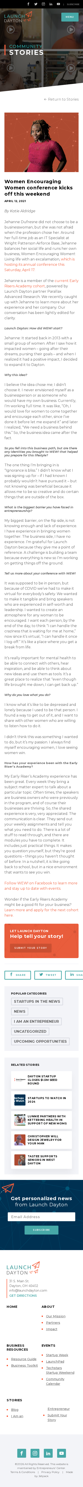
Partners (53, 1323)
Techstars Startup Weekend (60, 1370)
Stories (14, 1400)
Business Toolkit (24, 1366)
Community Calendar (55, 1381)
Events (49, 1346)
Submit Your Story (30, 948)
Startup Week (57, 1355)
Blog (14, 1410)
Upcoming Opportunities (40, 1041)
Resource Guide (24, 1359)
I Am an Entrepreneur (36, 1021)
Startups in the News (37, 1001)
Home (12, 1307)
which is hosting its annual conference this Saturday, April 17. (39, 264)
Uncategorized (30, 1031)
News (19, 1011)
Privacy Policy (50, 1472)
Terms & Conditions (22, 1472)
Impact (51, 1329)
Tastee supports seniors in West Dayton (42, 1160)
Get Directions (23, 1296)
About (48, 1307)
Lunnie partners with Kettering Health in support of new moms (47, 1120)
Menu (70, 17)
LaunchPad (55, 1362)
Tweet (51, 975)
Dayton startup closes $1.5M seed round (42, 1080)
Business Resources (17, 1348)
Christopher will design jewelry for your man (45, 1140)
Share (21, 975)
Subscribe (73, 4)
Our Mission (56, 1316)
